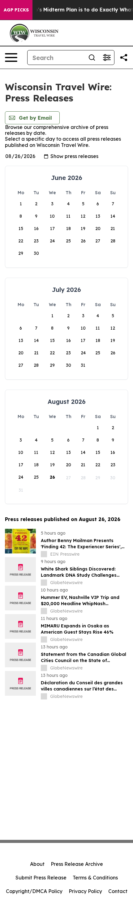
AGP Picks (16, 10)
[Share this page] (123, 57)
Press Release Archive (77, 864)
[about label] (44, 554)
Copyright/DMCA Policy (34, 891)
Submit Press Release (40, 877)
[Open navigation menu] (11, 57)
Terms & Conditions (95, 877)
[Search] (91, 57)
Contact (117, 891)
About (37, 864)
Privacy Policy (85, 891)
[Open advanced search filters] (106, 57)
